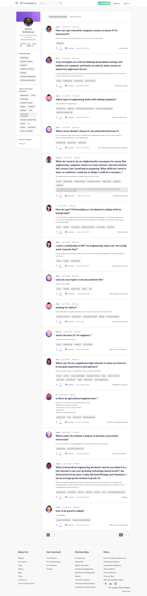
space (80, 380)
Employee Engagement (84, 569)
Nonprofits (79, 562)
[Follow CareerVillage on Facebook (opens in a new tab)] (106, 584)
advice (84, 289)
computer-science (26, 61)
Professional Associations (85, 583)
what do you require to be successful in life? (79, 279)
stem (103, 376)
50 (129, 535)
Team (20, 565)
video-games (76, 316)
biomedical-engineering (116, 492)
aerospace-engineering (28, 119)
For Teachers (51, 565)
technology (24, 99)
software (23, 72)
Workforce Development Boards (85, 574)
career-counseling (26, 131)
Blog (20, 572)
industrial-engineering (64, 112)
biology (97, 492)
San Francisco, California (118, 349)
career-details (90, 81)
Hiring (20, 569)
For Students (51, 558)
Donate (49, 569)
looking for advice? (66, 307)
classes (22, 127)
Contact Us (22, 580)
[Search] (61, 3)
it (28, 123)
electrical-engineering (75, 449)
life (90, 289)
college (22, 106)
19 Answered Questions (58, 17)
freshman (110, 227)
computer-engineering (27, 76)
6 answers (71, 349)
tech (30, 110)
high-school (107, 181)
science (22, 123)
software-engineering (27, 80)
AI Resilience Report (112, 562)
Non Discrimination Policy (114, 580)
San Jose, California (120, 453)
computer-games (113, 316)
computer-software (27, 69)
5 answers (71, 266)
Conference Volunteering (85, 587)
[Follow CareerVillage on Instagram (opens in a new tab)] (116, 584)
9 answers (71, 232)
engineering (24, 57)
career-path (72, 142)
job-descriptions (89, 417)
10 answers (71, 196)
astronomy (60, 380)
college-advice (79, 181)
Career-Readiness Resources (115, 558)
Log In (125, 3)
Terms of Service (110, 572)
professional (87, 344)
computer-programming (81, 520)
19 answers (71, 294)
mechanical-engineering (84, 108)
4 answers (71, 117)
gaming (101, 316)
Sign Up (117, 3)
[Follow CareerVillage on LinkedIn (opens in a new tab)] (110, 584)
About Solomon (75, 17)
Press (20, 576)
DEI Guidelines (109, 569)
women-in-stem (113, 376)
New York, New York (120, 117)
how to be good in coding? (70, 510)
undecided (31, 127)
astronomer (88, 380)
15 (121, 535)
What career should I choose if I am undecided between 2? (87, 131)
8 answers (71, 385)
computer (23, 65)
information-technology (24, 115)
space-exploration (101, 380)
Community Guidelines (112, 565)
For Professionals (53, 562)
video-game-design (90, 316)
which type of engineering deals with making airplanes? (86, 99)
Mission (21, 558)
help (69, 417)
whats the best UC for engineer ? (73, 335)
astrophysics (70, 380)
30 (125, 535)
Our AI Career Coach (26, 583)
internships (101, 227)
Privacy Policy (109, 576)
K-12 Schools (80, 558)
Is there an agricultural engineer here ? (77, 398)
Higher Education (82, 565)
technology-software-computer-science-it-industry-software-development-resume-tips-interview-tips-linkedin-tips (88, 190)
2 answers (71, 422)
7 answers (71, 48)
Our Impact (22, 562)
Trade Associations (82, 580)
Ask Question (104, 3)
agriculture (77, 417)
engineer (23, 110)
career (33, 95)
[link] (87, 38)
